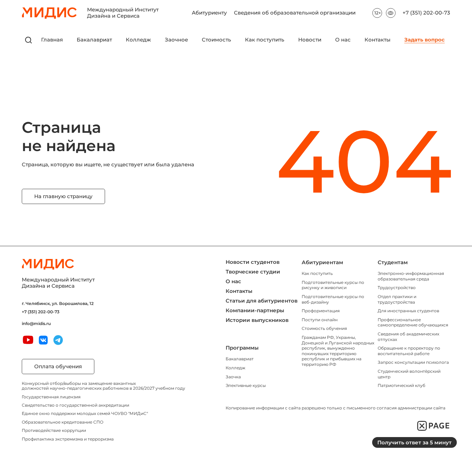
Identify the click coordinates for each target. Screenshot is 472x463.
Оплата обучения (58, 366)
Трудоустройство (397, 287)
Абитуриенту (209, 13)
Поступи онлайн (320, 319)
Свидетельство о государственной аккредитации (75, 405)
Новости (309, 40)
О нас (343, 40)
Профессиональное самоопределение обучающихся (413, 322)
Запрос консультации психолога (413, 362)
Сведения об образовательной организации (295, 13)
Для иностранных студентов (408, 310)
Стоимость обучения (324, 328)
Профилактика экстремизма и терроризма (68, 439)
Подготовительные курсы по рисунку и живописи (333, 285)
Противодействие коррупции (54, 430)
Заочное (176, 40)
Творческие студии (253, 271)
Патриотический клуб (401, 385)
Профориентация (321, 310)
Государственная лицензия (51, 396)
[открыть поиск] (29, 40)
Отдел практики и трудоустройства (397, 299)
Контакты (377, 40)
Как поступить (264, 40)
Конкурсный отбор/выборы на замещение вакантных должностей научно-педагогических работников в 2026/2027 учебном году (103, 386)
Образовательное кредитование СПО (62, 422)
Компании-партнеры (255, 310)
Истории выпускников (257, 320)
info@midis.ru (36, 323)
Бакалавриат (94, 40)
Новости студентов (253, 262)
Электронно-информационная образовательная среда (411, 276)
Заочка (233, 376)
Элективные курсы (246, 385)
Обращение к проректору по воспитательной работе (409, 350)
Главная (52, 40)
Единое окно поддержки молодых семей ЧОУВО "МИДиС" (85, 413)
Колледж (138, 40)
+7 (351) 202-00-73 (426, 13)
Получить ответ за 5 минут (414, 442)
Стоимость (216, 40)
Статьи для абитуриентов (262, 300)
